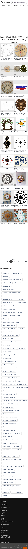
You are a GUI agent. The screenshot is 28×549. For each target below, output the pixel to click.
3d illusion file (17, 283)
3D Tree (21, 329)
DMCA (2, 532)
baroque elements (8, 365)
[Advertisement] (14, 21)
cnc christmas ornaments (10, 463)
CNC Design (6, 492)
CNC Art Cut (13, 443)
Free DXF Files (4, 504)
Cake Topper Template (9, 394)
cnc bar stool (6, 450)
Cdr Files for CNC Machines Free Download (15, 400)
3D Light (5, 319)
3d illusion (5, 276)
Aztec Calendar (7, 351)
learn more (19, 547)
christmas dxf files (8, 407)
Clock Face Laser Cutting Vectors (12, 440)
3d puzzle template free (9, 329)
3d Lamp (20, 312)
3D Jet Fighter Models (9, 312)
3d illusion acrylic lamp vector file (12, 279)
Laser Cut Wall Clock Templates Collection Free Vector (19, 170)
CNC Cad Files (17, 450)
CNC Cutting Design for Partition (12, 479)
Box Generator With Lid (7, 521)
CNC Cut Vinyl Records (9, 472)
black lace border (7, 391)
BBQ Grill (20, 381)
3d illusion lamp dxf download (11, 293)
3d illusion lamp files (8, 296)
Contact (3, 515)
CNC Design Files (17, 492)
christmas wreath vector (10, 423)
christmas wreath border (10, 417)
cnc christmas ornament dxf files (12, 459)
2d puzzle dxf (6, 273)
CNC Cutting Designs (8, 482)
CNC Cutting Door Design (10, 489)
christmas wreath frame (9, 420)
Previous (14, 259)
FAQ (2, 513)
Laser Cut (3, 5)
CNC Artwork (16, 446)
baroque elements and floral (11, 368)
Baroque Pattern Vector (9, 374)
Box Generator (4, 520)
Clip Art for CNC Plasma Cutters (11, 433)
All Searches (6, 495)
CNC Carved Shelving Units (10, 453)
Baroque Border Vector (9, 361)
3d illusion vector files (9, 309)
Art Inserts (22, 348)
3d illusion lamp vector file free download (14, 302)
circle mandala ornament (10, 427)
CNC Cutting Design (8, 476)
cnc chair (15, 456)
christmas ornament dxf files (11, 410)
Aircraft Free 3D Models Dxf (10, 335)
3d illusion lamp (7, 286)
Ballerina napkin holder (9, 355)
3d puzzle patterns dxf (9, 325)
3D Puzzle (22, 5)
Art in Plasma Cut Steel (9, 348)
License (3, 529)
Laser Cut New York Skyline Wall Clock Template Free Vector (6, 60)
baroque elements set (9, 371)
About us (3, 512)
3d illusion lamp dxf (8, 289)
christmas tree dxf (8, 414)
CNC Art (5, 443)
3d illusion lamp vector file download (13, 299)
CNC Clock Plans (7, 466)
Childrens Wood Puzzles (9, 404)
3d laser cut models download (11, 315)
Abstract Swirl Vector (9, 332)
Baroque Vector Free (8, 381)
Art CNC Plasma (7, 345)
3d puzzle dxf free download (11, 322)
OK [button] (24, 547)
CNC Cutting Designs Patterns (11, 486)
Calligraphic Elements (9, 397)
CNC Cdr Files (6, 456)
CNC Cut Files (18, 466)
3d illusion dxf (7, 283)
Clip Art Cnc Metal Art (9, 430)
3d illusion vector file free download (13, 306)
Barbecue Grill (7, 358)
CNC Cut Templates (8, 469)
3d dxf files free (17, 273)
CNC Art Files (6, 446)
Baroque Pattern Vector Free (11, 378)
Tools (9, 5)
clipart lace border (8, 436)
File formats (15, 5)
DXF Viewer (4, 523)
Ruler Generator (5, 524)
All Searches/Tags (5, 507)
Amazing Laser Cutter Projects (11, 342)
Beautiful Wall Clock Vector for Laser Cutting (15, 387)
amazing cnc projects (9, 338)
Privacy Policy (4, 530)
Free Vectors (4, 506)
